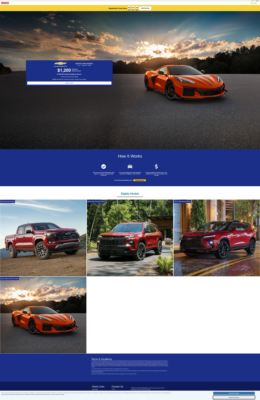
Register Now (145, 8)
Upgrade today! (139, 180)
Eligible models (69, 83)
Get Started (43, 272)
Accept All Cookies (234, 393)
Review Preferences (234, 397)
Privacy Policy (95, 389)
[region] (130, 395)
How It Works (253, 3)
